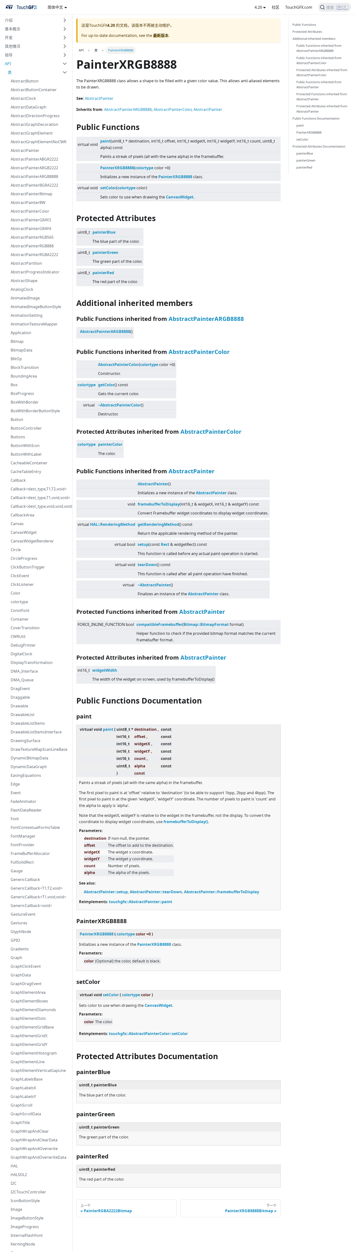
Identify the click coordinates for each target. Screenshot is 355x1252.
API (8, 63)
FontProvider (23, 844)
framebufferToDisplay (159, 504)
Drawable (19, 706)
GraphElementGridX (29, 1035)
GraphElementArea (28, 992)
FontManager (23, 836)
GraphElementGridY (29, 1044)
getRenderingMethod (158, 524)
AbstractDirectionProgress (35, 115)
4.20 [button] (258, 7)
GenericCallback (25, 879)
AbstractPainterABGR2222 (34, 159)
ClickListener (22, 584)
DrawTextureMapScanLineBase (39, 749)
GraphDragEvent (26, 983)
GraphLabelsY (23, 1096)
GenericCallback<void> (31, 905)
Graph (16, 957)
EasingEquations (26, 775)
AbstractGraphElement (32, 133)
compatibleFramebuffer (159, 624)
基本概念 (12, 29)
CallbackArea (22, 515)
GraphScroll (21, 1105)
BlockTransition (25, 367)
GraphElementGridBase (32, 1027)
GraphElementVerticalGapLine (38, 1070)
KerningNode (23, 1244)
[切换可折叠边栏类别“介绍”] (64, 20)
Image (16, 1209)
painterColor (110, 444)
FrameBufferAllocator (30, 853)
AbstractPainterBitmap (31, 193)
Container (20, 619)
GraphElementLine (28, 1061)
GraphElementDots (28, 1018)
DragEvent (20, 688)
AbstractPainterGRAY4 (31, 228)
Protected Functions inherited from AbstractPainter (321, 96)
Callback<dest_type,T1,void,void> (40, 497)
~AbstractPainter (154, 585)
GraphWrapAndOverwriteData (38, 1157)
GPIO (15, 940)
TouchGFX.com (298, 7)
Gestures (19, 923)
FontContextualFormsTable (35, 827)
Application (21, 332)
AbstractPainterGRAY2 (31, 220)
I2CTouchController (28, 1192)
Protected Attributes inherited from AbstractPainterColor (321, 72)
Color (16, 593)
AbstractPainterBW (28, 202)
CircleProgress (24, 558)
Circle (16, 549)
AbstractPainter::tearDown (156, 891)
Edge (15, 784)
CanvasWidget (24, 532)
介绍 (9, 20)
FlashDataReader (26, 810)
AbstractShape (24, 280)
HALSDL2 (19, 1174)
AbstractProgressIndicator (35, 272)
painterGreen (105, 252)
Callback (18, 480)
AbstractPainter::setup (106, 891)
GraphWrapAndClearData (34, 1140)
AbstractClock (23, 98)
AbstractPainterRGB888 (32, 246)
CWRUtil (18, 636)
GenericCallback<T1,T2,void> (37, 888)
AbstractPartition (26, 263)
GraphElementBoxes (29, 1001)
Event (16, 792)
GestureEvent (23, 914)
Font (15, 818)
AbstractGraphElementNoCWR (38, 141)
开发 (9, 37)
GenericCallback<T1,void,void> (38, 897)
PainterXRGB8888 (117, 167)
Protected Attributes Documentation (318, 146)
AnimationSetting (27, 315)
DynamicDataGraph (29, 766)
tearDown (147, 564)
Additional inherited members (313, 38)
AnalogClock (22, 289)
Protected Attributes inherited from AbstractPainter (321, 108)
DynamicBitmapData (29, 758)
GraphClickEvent (26, 966)
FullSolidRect (22, 862)
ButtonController (26, 428)
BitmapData (21, 350)
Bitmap (17, 341)
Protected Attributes (307, 31)
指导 (9, 55)
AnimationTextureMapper (34, 324)
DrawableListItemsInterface (36, 732)
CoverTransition (25, 627)
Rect (165, 544)
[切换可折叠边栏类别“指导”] (64, 55)
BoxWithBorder (25, 402)
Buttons (18, 437)
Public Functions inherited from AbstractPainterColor (318, 60)
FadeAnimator (23, 801)
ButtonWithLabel (26, 454)
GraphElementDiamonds (33, 1009)
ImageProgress (25, 1226)
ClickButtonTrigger (28, 567)
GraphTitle (20, 1122)
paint (105, 141)
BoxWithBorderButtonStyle (35, 410)
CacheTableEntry (26, 471)
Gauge (17, 870)
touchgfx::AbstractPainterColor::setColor (148, 1033)
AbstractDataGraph (28, 107)
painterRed (103, 272)
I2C (13, 1183)
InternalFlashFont (27, 1235)
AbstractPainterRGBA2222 (34, 254)
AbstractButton (25, 81)
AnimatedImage (25, 298)
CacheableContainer (29, 463)
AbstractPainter (25, 150)
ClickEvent (20, 575)
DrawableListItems (28, 723)
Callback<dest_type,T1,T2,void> (39, 489)
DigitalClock (21, 653)
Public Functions (304, 24)
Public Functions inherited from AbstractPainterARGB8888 (318, 48)
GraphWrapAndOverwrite (34, 1148)
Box (14, 384)
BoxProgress (22, 393)
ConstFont (20, 610)
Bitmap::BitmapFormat (206, 624)
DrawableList (23, 714)
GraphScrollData (26, 1114)
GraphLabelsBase (27, 1079)
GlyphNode (21, 931)
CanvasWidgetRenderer (32, 541)
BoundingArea (24, 376)
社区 (275, 7)
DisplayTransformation (32, 662)
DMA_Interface (24, 671)
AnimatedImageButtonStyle (36, 306)
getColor (106, 384)
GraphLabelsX (23, 1087)
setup (143, 544)
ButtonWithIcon (25, 445)
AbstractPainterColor (30, 211)
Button (17, 419)
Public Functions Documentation (316, 118)
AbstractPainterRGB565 (32, 237)
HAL (14, 1166)
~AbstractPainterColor (119, 405)
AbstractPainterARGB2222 (34, 167)
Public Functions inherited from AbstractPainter (318, 84)
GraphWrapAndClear (30, 1131)
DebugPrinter (23, 645)
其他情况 (12, 46)
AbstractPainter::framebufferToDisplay (221, 891)
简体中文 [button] (55, 7)
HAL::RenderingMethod (112, 524)
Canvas (17, 523)
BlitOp (16, 358)
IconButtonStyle (25, 1200)
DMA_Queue (22, 680)
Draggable (20, 697)
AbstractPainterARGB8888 (34, 176)
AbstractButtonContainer (34, 89)
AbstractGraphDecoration (34, 124)
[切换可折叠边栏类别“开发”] (64, 37)
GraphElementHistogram (34, 1053)
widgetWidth (104, 670)
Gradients (20, 949)
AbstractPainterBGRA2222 (34, 185)
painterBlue (103, 232)
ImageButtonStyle (27, 1218)
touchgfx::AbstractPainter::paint (140, 901)
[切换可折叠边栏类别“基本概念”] (64, 29)
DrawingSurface (25, 740)
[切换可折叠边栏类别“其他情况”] (64, 46)
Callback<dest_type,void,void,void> (40, 506)
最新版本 (161, 35)
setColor (108, 187)
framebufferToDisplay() (185, 821)
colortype (19, 601)
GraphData (21, 975)
